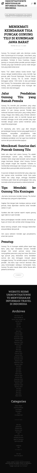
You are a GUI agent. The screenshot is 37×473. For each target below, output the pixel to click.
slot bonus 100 (18, 315)
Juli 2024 (18, 366)
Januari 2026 (18, 335)
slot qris (18, 323)
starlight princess (18, 437)
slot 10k (18, 327)
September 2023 (18, 385)
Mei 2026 (18, 331)
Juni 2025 (18, 348)
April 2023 (18, 394)
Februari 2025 (18, 353)
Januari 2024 (18, 377)
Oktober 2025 (18, 340)
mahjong (18, 445)
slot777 (18, 325)
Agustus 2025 (18, 344)
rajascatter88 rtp (18, 317)
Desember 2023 (18, 379)
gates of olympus (18, 439)
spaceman (18, 426)
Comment (18, 275)
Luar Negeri (18, 409)
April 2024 (18, 372)
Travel (18, 413)
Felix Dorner (23, 466)
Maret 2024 (18, 373)
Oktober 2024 (18, 361)
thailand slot (18, 428)
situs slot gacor (18, 419)
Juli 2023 (18, 388)
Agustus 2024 (18, 364)
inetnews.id (23, 108)
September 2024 (18, 362)
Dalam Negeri (18, 406)
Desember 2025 (18, 337)
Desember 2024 (18, 357)
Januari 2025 (18, 355)
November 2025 (18, 338)
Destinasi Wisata (18, 407)
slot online (18, 432)
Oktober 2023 (18, 383)
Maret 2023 (18, 396)
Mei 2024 (18, 370)
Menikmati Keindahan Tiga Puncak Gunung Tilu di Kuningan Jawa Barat (18, 34)
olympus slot (18, 430)
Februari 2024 (18, 375)
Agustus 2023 (18, 386)
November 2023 (18, 381)
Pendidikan (19, 411)
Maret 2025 (18, 351)
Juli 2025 (18, 346)
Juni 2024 (18, 368)
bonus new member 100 (18, 319)
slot (18, 434)
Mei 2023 (18, 392)
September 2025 (18, 342)
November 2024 (18, 359)
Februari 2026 (18, 333)
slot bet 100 (18, 321)
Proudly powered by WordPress (18, 464)
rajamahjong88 (18, 441)
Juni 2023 (18, 390)
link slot (18, 454)
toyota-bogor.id (10, 55)
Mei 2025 (18, 349)
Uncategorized (18, 415)
